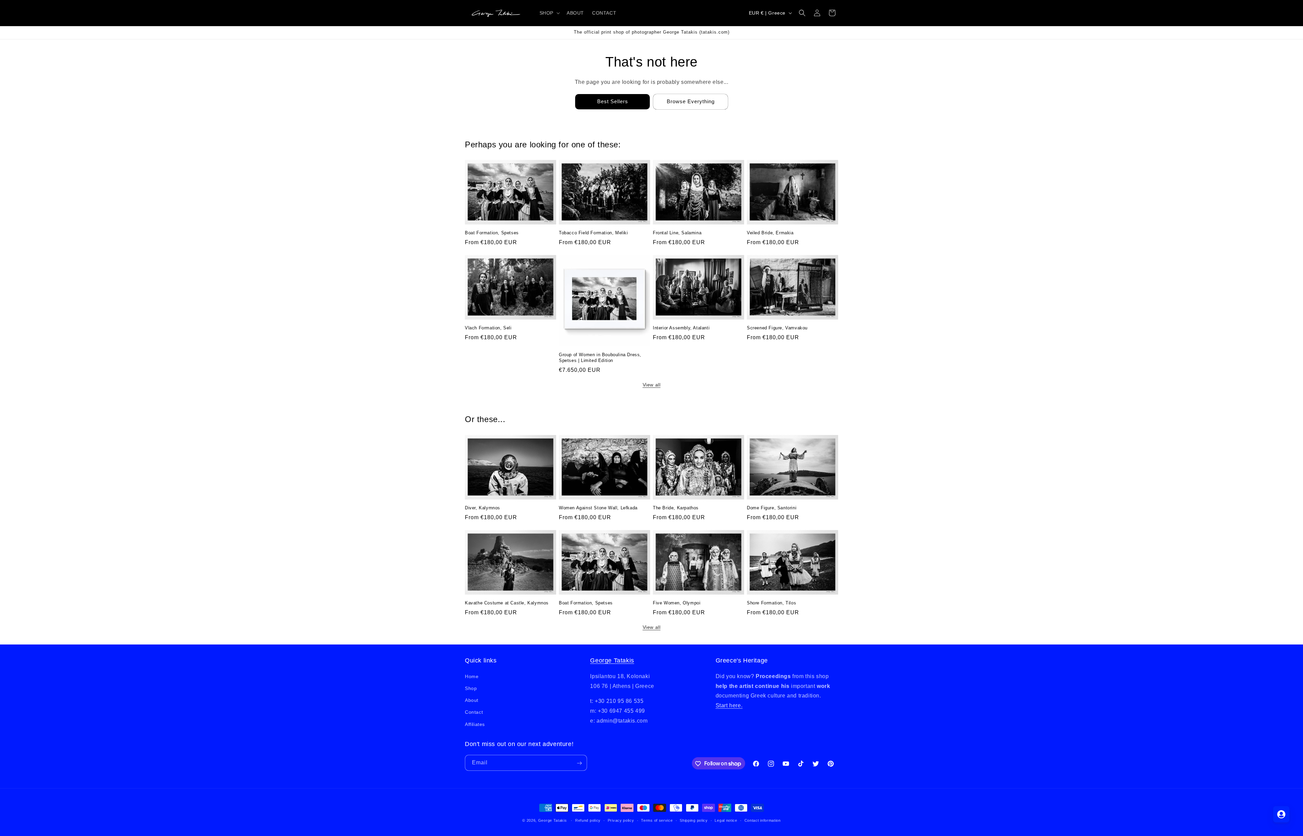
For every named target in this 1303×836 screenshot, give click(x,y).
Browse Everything (691, 101)
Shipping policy (694, 820)
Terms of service (657, 820)
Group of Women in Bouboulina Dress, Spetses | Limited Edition (600, 357)
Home (471, 676)
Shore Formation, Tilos (771, 602)
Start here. (729, 705)
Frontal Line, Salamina (677, 232)
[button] (549, 13)
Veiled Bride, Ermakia (770, 232)
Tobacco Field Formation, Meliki (593, 232)
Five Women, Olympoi (676, 602)
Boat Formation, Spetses (492, 232)
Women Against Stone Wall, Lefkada (598, 507)
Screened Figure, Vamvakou (777, 327)
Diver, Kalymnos (482, 507)
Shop (471, 688)
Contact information (762, 820)
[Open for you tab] (1281, 814)
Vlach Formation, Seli (488, 327)
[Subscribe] (579, 763)
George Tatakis (612, 660)
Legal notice (726, 820)
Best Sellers (612, 101)
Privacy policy (621, 820)
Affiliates (475, 724)
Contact (474, 712)
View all (652, 384)
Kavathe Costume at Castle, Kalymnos (507, 602)
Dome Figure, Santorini (771, 507)
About (471, 700)
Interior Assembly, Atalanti (681, 327)
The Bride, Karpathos (676, 507)
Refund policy (588, 820)
